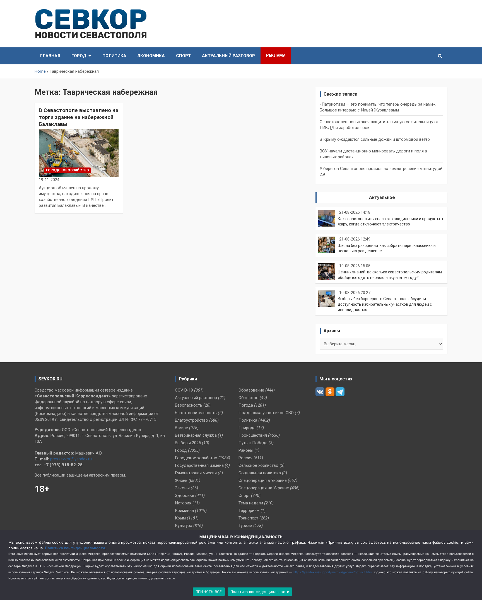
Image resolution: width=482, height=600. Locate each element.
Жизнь (181, 480)
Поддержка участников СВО (266, 412)
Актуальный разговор (228, 55)
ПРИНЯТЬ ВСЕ (209, 591)
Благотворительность (196, 412)
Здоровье (184, 495)
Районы (245, 450)
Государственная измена (199, 465)
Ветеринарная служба (196, 435)
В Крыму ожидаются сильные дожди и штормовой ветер (375, 139)
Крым (180, 518)
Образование (251, 390)
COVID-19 (184, 390)
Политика (114, 55)
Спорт (183, 55)
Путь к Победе (252, 442)
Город (78, 55)
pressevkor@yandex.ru (71, 458)
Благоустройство (191, 420)
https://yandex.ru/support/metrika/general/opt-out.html (332, 572)
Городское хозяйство (67, 170)
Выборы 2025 (188, 442)
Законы (182, 487)
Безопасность (188, 405)
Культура (183, 525)
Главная (50, 55)
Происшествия (252, 435)
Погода (245, 405)
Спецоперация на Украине (263, 487)
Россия (245, 457)
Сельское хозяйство (258, 465)
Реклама (275, 55)
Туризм (245, 525)
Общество (248, 397)
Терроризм (248, 510)
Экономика (151, 55)
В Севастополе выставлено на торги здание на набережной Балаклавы (78, 117)
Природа (247, 427)
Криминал (184, 510)
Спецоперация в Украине (262, 480)
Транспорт (248, 518)
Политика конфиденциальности (75, 548)
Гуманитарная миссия (196, 472)
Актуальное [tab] (382, 197)
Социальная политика (259, 472)
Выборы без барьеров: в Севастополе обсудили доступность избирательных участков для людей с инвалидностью (385, 304)
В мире (181, 427)
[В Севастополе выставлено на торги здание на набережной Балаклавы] (78, 153)
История (183, 503)
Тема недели (250, 503)
